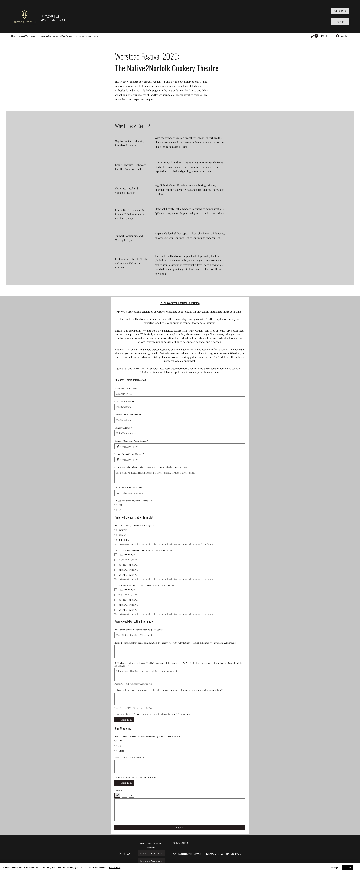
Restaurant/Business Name (126, 388)
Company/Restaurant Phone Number (131, 441)
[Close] (356, 867)
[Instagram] (322, 35)
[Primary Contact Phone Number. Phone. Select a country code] (119, 459)
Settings (334, 867)
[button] (34, 36)
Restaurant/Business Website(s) (128, 487)
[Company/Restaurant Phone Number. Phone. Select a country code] (119, 446)
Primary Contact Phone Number (129, 454)
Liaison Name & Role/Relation (127, 414)
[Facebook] (326, 35)
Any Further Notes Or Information (129, 757)
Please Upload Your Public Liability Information (135, 777)
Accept (348, 867)
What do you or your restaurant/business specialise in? (138, 629)
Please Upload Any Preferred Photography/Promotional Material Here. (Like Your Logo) (152, 714)
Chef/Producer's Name (125, 401)
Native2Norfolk (180, 842)
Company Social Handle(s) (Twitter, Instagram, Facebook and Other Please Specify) (150, 467)
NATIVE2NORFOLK (49, 16)
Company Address (123, 427)
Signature (119, 790)
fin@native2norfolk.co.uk (151, 843)
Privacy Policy (115, 867)
